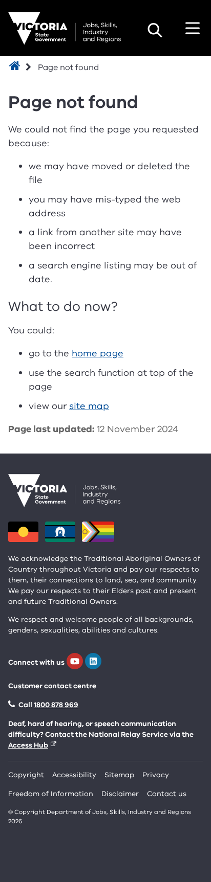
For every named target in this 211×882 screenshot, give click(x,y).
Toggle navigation (192, 28)
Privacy (155, 775)
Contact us (166, 794)
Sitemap (119, 775)
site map (89, 406)
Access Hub (28, 745)
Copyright (26, 775)
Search (154, 30)
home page (97, 353)
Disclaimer (120, 794)
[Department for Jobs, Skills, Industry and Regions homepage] (64, 28)
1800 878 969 (56, 705)
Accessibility (74, 775)
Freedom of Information (50, 794)
